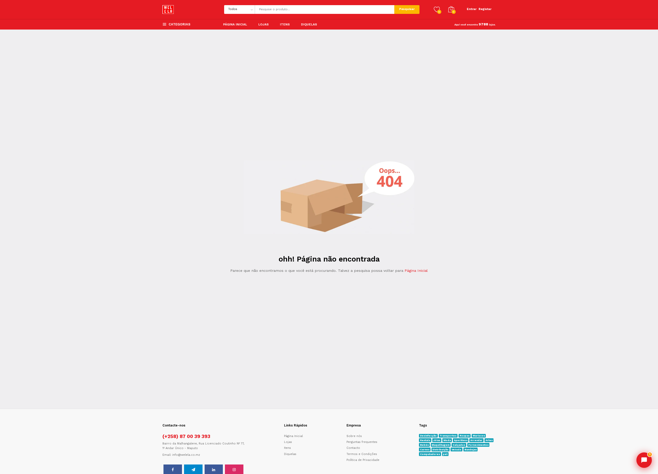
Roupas (465, 435)
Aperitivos (461, 440)
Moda (447, 440)
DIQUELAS (309, 24)
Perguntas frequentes (361, 442)
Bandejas (470, 449)
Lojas (263, 24)
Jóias (436, 440)
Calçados (459, 444)
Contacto (353, 448)
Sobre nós (354, 436)
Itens (285, 24)
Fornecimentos (478, 444)
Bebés (424, 444)
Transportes (448, 435)
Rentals (425, 440)
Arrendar (476, 440)
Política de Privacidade (362, 460)
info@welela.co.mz (186, 455)
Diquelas (290, 454)
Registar (485, 9)
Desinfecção (428, 435)
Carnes (424, 449)
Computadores (430, 454)
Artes (489, 440)
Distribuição (440, 449)
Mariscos (479, 435)
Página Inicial (235, 24)
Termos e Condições (361, 454)
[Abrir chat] (644, 460)
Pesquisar (407, 9)
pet (445, 454)
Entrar (472, 9)
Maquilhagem (441, 444)
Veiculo (456, 449)
